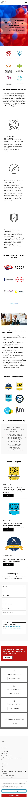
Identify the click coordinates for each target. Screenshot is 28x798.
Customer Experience (6, 755)
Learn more (8, 657)
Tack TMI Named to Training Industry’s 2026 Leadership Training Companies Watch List (13, 525)
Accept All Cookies (14, 795)
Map (11, 628)
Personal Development (6, 759)
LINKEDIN (14, 723)
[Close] (26, 781)
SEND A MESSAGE (14, 693)
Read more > (8, 495)
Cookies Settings (14, 791)
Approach (3, 746)
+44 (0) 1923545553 (9, 775)
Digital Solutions (5, 766)
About (2, 744)
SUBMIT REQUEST (14, 708)
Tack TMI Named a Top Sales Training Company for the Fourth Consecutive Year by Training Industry (14, 490)
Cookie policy (14, 787)
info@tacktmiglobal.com (13, 626)
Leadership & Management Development (11, 757)
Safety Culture (4, 763)
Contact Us (17, 628)
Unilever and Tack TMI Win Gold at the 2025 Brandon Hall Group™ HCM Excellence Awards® (14, 559)
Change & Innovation (6, 761)
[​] (8, 269)
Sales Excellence (5, 753)
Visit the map (4, 773)
